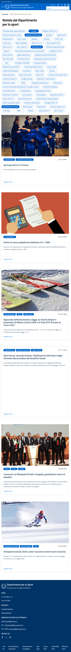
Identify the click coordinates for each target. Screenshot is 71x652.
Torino (19, 314)
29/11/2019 (62, 350)
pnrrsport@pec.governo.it (17, 629)
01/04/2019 (62, 546)
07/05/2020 (62, 314)
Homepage (5, 14)
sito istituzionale (9, 160)
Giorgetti (21, 469)
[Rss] (67, 5)
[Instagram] (64, 5)
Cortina (14, 469)
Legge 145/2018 (36, 350)
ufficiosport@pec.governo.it (14, 625)
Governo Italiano (6, 2)
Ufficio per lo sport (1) (23, 350)
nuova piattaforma (10, 237)
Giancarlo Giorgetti (26, 546)
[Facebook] (57, 5)
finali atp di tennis (9, 314)
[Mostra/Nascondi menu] (3, 6)
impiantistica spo (9, 350)
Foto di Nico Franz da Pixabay (24, 160)
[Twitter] (61, 5)
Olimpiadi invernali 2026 (11, 546)
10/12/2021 (62, 159)
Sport (35, 546)
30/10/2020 (62, 237)
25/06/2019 (62, 469)
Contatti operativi (7, 609)
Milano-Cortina (28, 314)
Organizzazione (6, 613)
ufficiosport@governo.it (9, 621)
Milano (6, 469)
